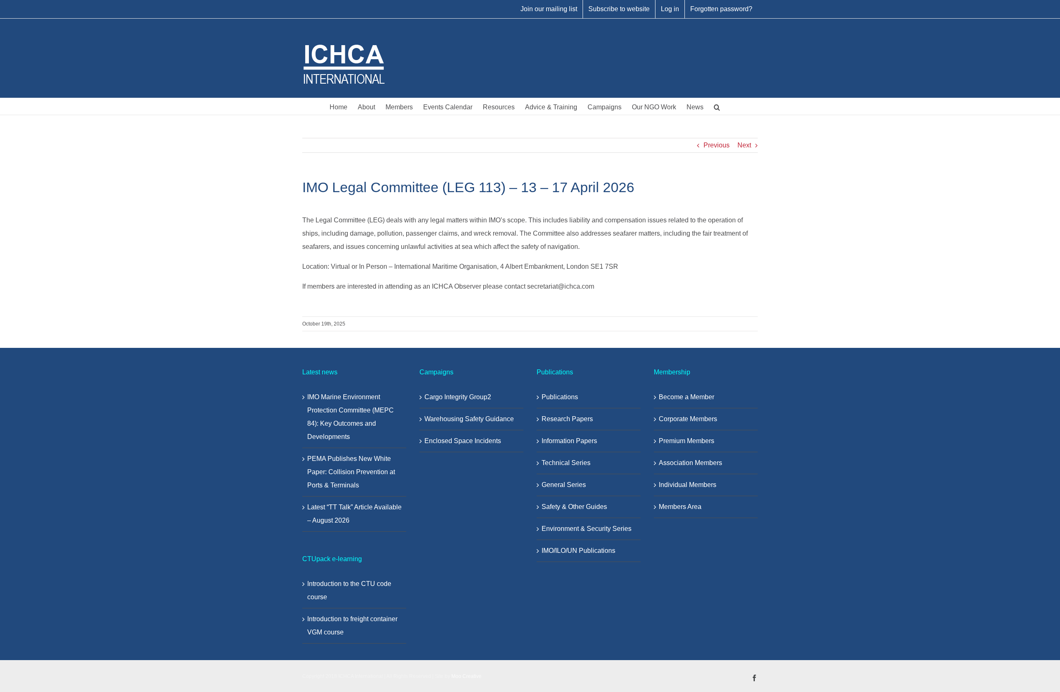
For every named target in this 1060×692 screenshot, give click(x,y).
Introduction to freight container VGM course (352, 625)
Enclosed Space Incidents (462, 440)
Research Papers (567, 418)
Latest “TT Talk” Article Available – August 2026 (354, 514)
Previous (716, 145)
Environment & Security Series (586, 528)
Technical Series (566, 462)
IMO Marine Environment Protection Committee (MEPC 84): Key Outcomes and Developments (350, 416)
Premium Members (686, 440)
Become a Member (686, 396)
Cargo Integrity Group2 (457, 396)
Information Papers (569, 440)
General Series (564, 484)
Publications (560, 396)
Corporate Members (688, 418)
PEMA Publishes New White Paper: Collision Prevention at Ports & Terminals (351, 472)
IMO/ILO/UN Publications (578, 550)
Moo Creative (466, 676)
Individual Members (687, 484)
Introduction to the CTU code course (349, 590)
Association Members (690, 462)
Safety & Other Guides (574, 506)
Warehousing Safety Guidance (469, 418)
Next (744, 145)
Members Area (680, 506)
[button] (717, 106)
